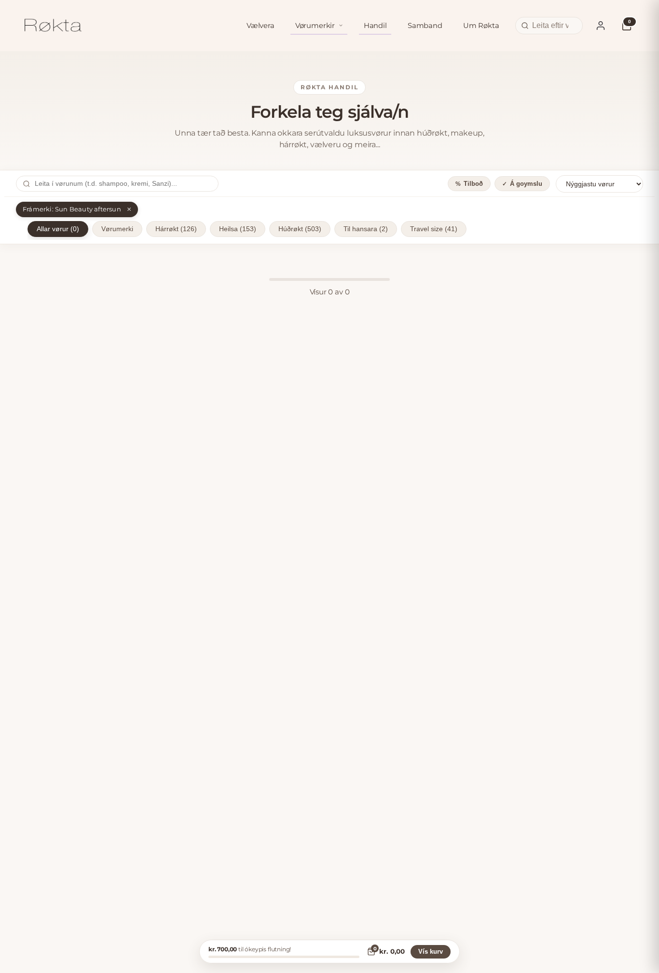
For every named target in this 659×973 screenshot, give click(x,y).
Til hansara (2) (365, 229)
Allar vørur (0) (58, 229)
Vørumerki (117, 229)
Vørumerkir (315, 25)
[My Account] (600, 25)
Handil (375, 25)
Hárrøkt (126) (176, 229)
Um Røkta (481, 25)
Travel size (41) (433, 229)
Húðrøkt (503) (299, 229)
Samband (425, 25)
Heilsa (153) (237, 229)
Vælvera (261, 25)
